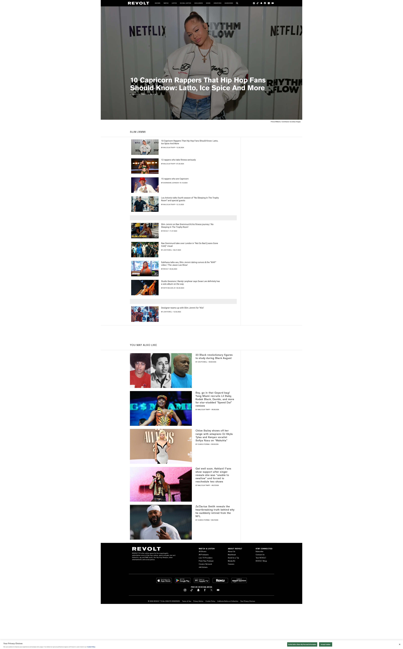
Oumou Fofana (203, 444)
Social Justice (185, 3)
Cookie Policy (210, 601)
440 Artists (203, 567)
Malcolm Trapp (169, 147)
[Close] (399, 644)
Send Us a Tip (233, 558)
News (208, 3)
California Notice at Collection (227, 601)
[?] (145, 147)
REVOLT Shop (261, 561)
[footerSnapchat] (198, 591)
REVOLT (165, 231)
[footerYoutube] (218, 591)
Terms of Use (186, 601)
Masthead (232, 555)
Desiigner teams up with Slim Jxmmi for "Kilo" (182, 308)
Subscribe (229, 3)
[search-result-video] (145, 230)
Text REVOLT (261, 558)
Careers (231, 564)
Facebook (265, 3)
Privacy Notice (198, 601)
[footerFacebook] (204, 591)
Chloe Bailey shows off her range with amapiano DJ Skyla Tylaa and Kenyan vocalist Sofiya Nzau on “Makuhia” (214, 435)
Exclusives (198, 3)
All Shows (202, 551)
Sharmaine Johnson (171, 183)
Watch (166, 3)
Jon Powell (167, 250)
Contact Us (260, 555)
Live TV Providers (205, 558)
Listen (174, 3)
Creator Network (205, 564)
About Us (231, 551)
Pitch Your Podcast (206, 561)
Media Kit (231, 561)
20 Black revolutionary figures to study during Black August (214, 356)
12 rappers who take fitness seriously (178, 159)
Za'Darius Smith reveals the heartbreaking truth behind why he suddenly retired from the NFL (215, 511)
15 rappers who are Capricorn (175, 178)
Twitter (269, 3)
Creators (217, 3)
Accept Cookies (325, 644)
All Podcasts (204, 555)
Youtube (273, 3)
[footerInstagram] (185, 591)
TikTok (258, 3)
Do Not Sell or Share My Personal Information (302, 644)
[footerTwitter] (211, 591)
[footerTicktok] (191, 591)
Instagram (254, 3)
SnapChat (261, 3)
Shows (157, 3)
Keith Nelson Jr (169, 288)
